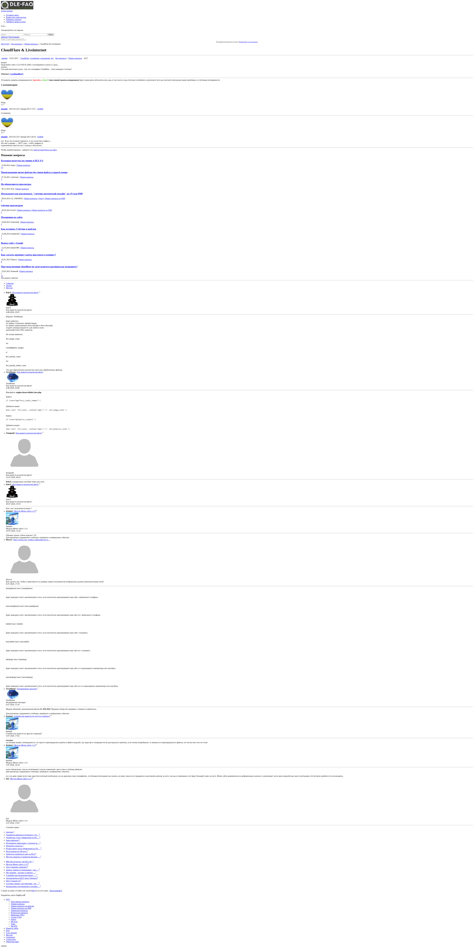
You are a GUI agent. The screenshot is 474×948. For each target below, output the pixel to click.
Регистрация (14, 37)
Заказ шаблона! (13, 840)
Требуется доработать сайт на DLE (21, 854)
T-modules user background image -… (21, 875)
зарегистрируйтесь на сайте (45, 150)
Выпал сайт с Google (12, 243)
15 (2, 167)
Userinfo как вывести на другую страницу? (32, 716)
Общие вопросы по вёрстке (22, 906)
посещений (45, 58)
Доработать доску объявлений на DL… (23, 838)
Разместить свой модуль (16, 17)
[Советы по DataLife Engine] (17, 9)
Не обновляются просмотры (16, 184)
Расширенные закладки (27, 689)
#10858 (40, 137)
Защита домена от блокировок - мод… (23, 870)
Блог (8, 930)
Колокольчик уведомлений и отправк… (23, 886)
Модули (9, 288)
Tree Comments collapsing (17, 867)
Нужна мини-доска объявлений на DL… (24, 849)
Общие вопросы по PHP (21, 908)
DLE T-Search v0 (13, 881)
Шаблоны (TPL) (17, 915)
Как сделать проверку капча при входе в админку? (28, 254)
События (9, 283)
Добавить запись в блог (16, 22)
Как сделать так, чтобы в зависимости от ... (32, 540)
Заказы (9, 286)
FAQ (8, 899)
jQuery (13, 919)
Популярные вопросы (20, 902)
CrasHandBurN (16, 74)
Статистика (11, 939)
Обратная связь (12, 942)
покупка (10, 832)
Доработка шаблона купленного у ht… (23, 835)
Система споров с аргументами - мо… (23, 884)
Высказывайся (56, 891)
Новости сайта (12, 928)
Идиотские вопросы (19, 913)
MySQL (14, 926)
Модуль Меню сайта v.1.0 (25, 511)
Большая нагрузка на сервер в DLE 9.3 (22, 160)
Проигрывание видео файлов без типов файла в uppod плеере (34, 172)
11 (2, 250)
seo (52, 58)
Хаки (13, 924)
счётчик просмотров (12, 205)
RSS (33, 891)
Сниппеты (10, 937)
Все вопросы (16, 44)
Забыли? (4, 37)
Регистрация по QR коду (17, 851)
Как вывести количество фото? (26, 293)
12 (2, 276)
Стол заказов (11, 933)
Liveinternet (34, 58)
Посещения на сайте (11, 217)
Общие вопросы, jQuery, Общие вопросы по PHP (44, 198)
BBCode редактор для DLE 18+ (20, 862)
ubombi (4, 58)
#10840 (40, 109)
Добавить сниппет (13, 20)
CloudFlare (24, 58)
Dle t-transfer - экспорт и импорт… (21, 873)
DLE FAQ (5, 44)
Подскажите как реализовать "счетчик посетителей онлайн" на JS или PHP (42, 193)
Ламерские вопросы (19, 910)
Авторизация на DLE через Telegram (22, 878)
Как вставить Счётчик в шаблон (18, 229)
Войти (51, 35)
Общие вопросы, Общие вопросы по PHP (34, 210)
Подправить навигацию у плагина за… (23, 843)
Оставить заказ (12, 15)
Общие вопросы (31, 44)
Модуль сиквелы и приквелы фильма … (23, 857)
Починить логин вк (15, 846)
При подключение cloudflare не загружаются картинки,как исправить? (39, 266)
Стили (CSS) (16, 917)
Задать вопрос (7, 11)
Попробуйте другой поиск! (248, 42)
